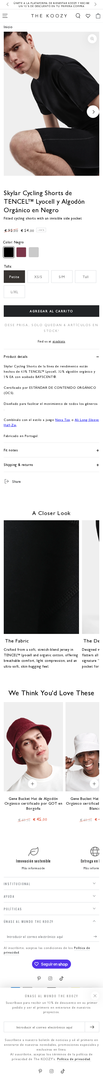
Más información (33, 868)
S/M (62, 276)
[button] (78, 16)
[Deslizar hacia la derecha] (95, 4)
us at (51, 341)
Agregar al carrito (51, 311)
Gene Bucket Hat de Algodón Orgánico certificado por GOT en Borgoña (33, 803)
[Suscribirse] (96, 936)
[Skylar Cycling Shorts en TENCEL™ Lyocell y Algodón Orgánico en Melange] (34, 252)
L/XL (14, 291)
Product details (16, 356)
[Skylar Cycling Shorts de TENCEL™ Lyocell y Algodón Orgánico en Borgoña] (21, 252)
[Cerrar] (95, 995)
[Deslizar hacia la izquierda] (8, 4)
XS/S (38, 276)
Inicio (8, 26)
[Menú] (5, 16)
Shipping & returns (18, 464)
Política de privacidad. (74, 1058)
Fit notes (11, 449)
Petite (14, 276)
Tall (85, 276)
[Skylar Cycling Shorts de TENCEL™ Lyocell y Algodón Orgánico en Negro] (9, 252)
